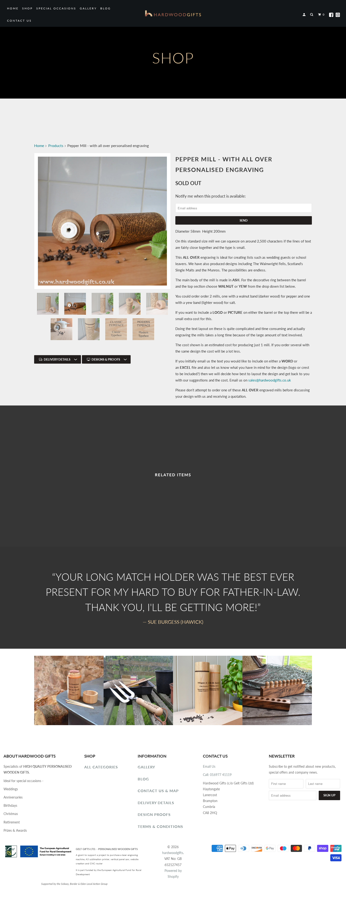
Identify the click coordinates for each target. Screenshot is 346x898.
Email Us (209, 766)
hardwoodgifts (172, 853)
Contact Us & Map (158, 790)
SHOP (27, 8)
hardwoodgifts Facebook (331, 15)
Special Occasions (56, 8)
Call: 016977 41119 (217, 775)
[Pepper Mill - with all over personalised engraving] (102, 221)
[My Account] (305, 15)
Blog (105, 8)
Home (13, 8)
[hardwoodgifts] (173, 13)
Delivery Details (57, 359)
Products (55, 145)
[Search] (312, 15)
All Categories (101, 767)
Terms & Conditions (160, 826)
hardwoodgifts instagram (338, 15)
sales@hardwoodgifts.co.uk (270, 380)
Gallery (88, 8)
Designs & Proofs (106, 359)
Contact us (19, 20)
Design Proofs (154, 814)
